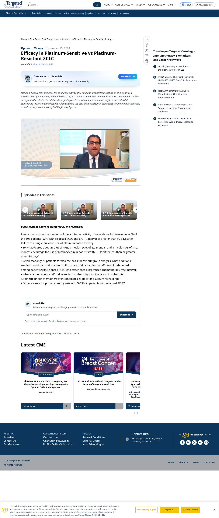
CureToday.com (12, 444)
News (196, 462)
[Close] (214, 509)
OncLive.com (50, 437)
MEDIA (138, 4)
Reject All (169, 509)
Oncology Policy (77, 13)
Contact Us (10, 440)
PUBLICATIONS (154, 4)
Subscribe (125, 314)
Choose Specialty (14, 13)
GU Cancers (124, 13)
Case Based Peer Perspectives (44, 39)
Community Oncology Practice (56, 13)
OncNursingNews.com (56, 440)
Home (24, 39)
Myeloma (90, 13)
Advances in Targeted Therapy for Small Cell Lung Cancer (51, 333)
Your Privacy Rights (93, 444)
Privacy (87, 433)
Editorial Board (91, 440)
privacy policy (81, 321)
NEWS (107, 4)
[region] (109, 510)
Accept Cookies (190, 509)
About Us (9, 433)
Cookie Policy (98, 515)
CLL (98, 13)
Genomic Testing (109, 13)
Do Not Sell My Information (58, 444)
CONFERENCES (122, 4)
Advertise (9, 437)
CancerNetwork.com (54, 433)
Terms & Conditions (94, 437)
